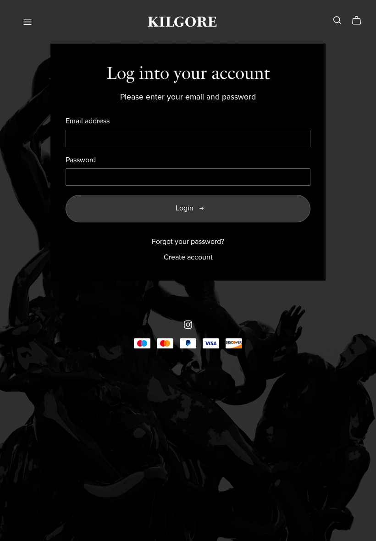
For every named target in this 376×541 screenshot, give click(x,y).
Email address (88, 121)
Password (81, 160)
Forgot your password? (188, 241)
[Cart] (360, 20)
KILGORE (182, 21)
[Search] (337, 20)
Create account (188, 257)
